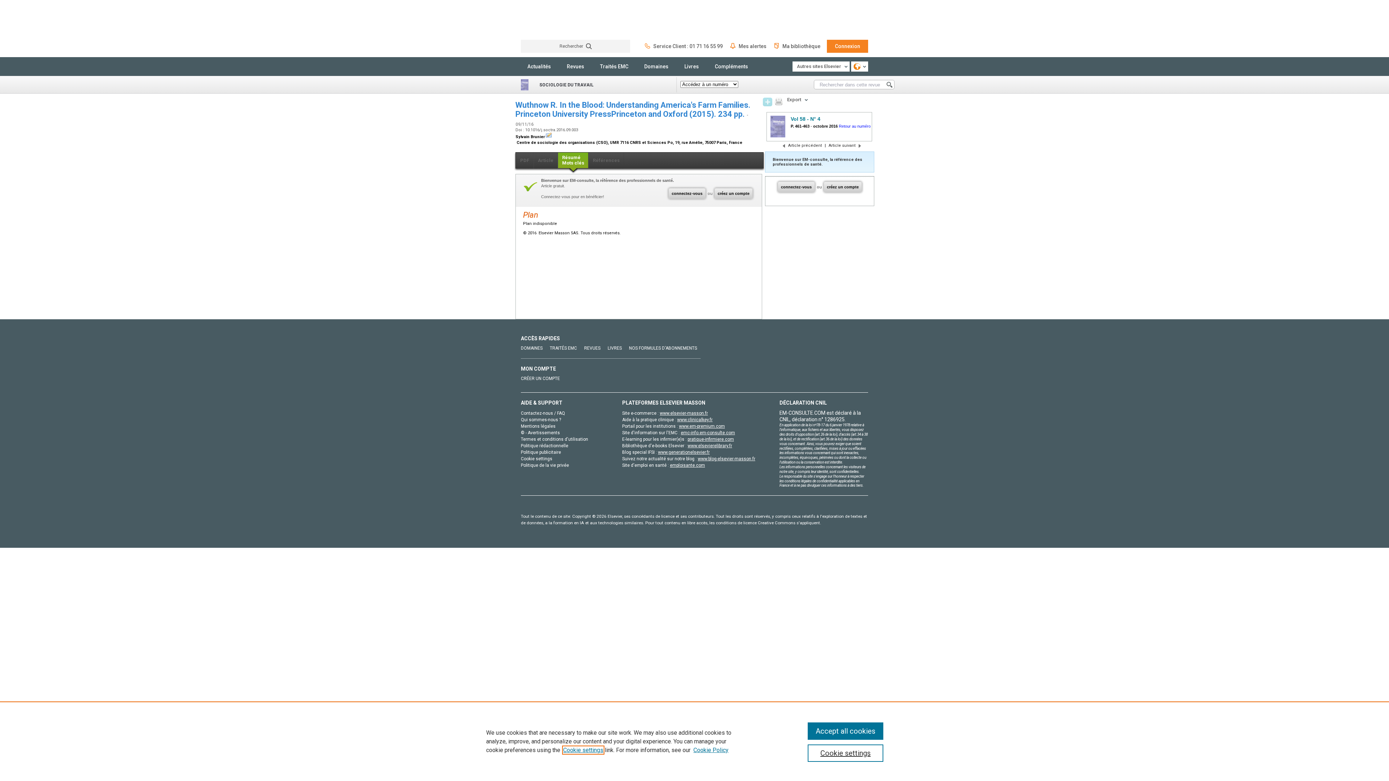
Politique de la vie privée (545, 465)
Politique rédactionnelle (544, 445)
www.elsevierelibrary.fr (710, 445)
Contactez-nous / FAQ (543, 413)
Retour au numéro (855, 126)
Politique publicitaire (541, 452)
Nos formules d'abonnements (663, 348)
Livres (691, 66)
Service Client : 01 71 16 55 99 (688, 46)
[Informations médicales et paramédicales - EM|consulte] (548, 19)
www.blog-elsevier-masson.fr (726, 458)
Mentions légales (538, 426)
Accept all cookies (845, 731)
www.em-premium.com (702, 426)
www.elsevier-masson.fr (684, 413)
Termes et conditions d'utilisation (554, 439)
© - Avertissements (540, 432)
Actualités (539, 66)
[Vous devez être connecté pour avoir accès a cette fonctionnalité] (767, 102)
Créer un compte (540, 378)
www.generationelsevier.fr (684, 452)
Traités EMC (614, 66)
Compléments (731, 66)
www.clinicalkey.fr (695, 419)
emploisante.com (687, 465)
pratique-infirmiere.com (711, 439)
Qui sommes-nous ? (541, 419)
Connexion (847, 46)
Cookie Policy (711, 750)
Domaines (656, 66)
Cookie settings (583, 750)
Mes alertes (752, 46)
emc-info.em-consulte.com (708, 432)
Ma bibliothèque (801, 46)
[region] (694, 741)
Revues (575, 66)
